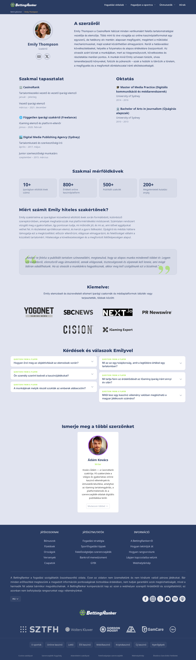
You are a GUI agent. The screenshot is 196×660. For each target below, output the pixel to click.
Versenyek (50, 557)
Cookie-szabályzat (25, 655)
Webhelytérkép (142, 563)
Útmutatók (165, 4)
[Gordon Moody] (110, 629)
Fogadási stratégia (93, 541)
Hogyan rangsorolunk (142, 552)
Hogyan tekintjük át (141, 546)
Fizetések (49, 546)
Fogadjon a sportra (142, 4)
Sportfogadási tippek (93, 546)
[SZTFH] (39, 629)
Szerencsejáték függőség (52, 655)
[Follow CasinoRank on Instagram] (153, 599)
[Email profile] (39, 56)
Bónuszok (49, 541)
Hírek (182, 4)
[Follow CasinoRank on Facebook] (145, 599)
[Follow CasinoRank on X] (160, 599)
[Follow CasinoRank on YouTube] (168, 599)
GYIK (93, 563)
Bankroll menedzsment (93, 557)
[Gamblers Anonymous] (131, 629)
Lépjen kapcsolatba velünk (141, 557)
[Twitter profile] (47, 56)
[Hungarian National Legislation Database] (79, 629)
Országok (49, 552)
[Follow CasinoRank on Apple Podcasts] (182, 599)
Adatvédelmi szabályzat (80, 655)
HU (14, 598)
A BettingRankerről (142, 541)
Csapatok (49, 563)
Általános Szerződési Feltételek (165, 655)
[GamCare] (152, 629)
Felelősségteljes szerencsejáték (93, 552)
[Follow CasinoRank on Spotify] (175, 599)
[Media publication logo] (39, 312)
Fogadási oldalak (114, 4)
